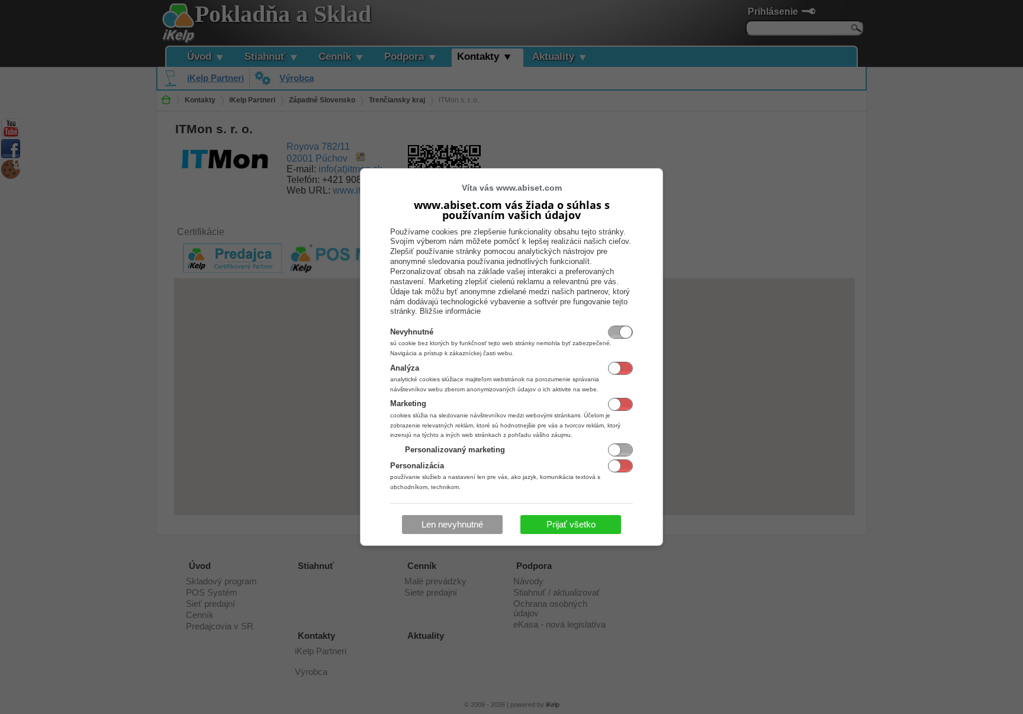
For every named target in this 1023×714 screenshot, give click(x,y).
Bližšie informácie (450, 311)
